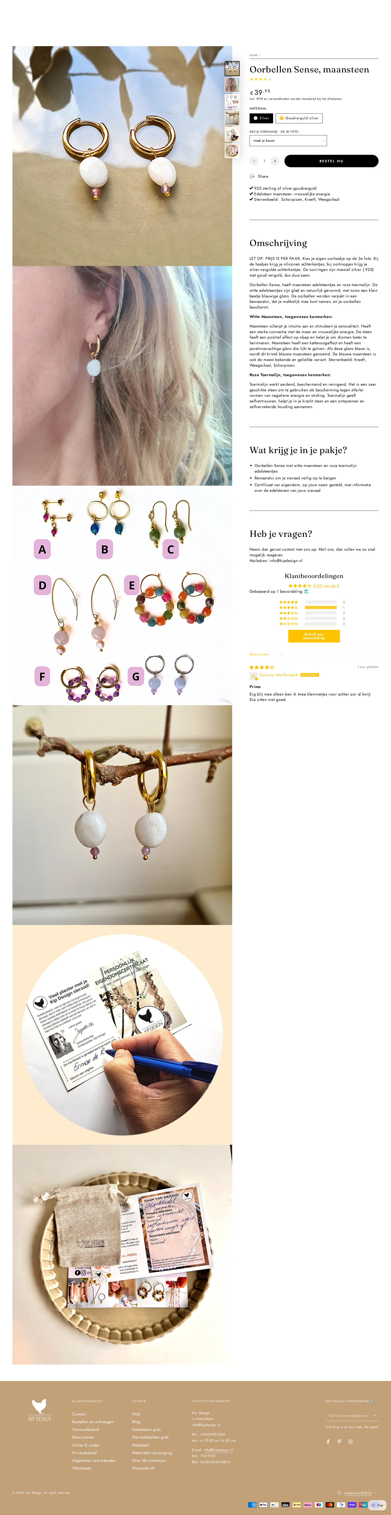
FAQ (136, 1414)
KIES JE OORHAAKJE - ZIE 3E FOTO (274, 131)
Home (254, 55)
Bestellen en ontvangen (93, 1422)
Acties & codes (85, 1445)
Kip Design (33, 1493)
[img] (262, 667)
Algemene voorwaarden (93, 1460)
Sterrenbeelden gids (150, 1437)
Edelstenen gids (146, 1429)
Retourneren (83, 1437)
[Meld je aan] (376, 1415)
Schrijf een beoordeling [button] (314, 636)
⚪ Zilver (261, 118)
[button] (289, 607)
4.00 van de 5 (326, 586)
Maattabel (140, 1445)
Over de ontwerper (149, 1460)
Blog (136, 1422)
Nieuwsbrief (143, 1468)
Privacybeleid (84, 1453)
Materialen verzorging (152, 1453)
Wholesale (81, 1468)
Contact (79, 1414)
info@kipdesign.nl (218, 1450)
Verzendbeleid (85, 1429)
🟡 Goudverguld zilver (299, 118)
